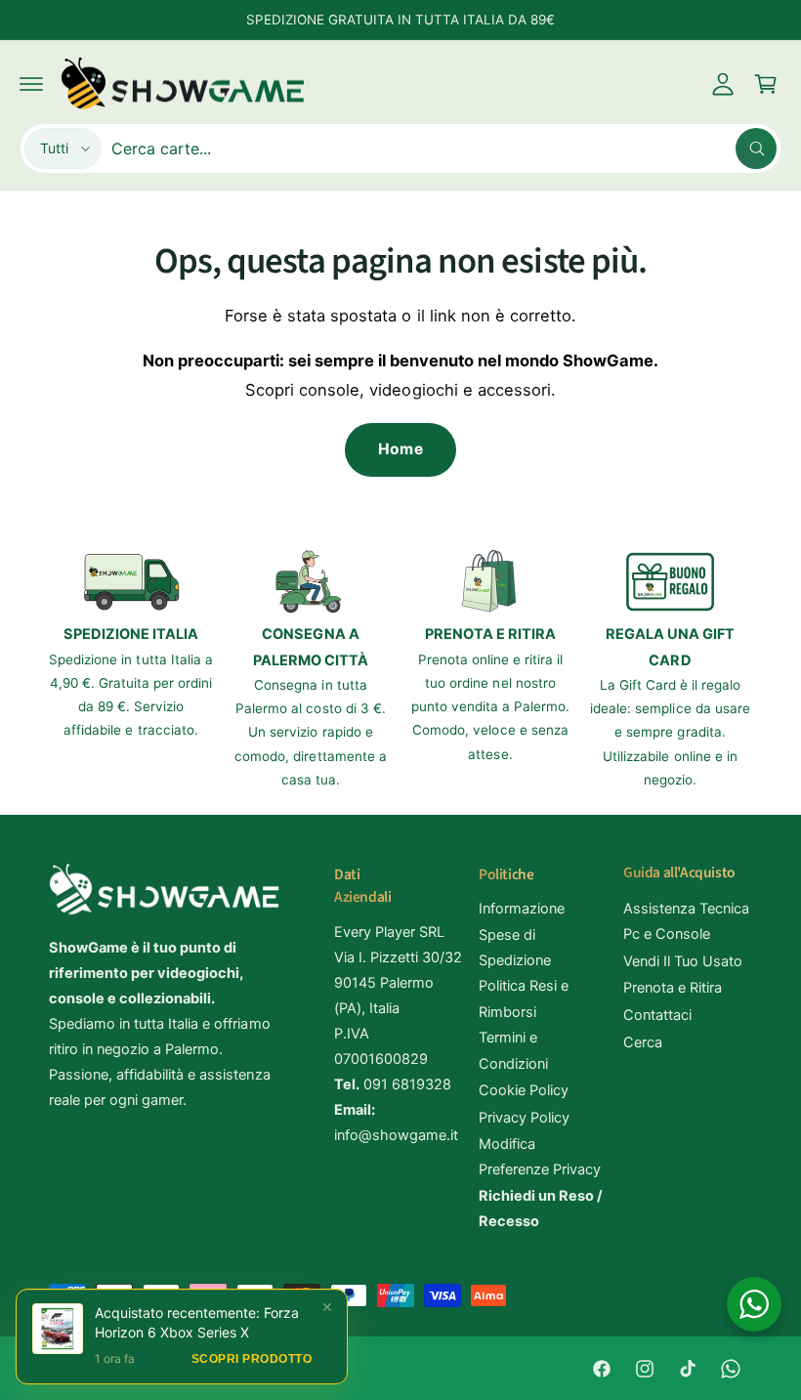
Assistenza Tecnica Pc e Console (686, 921)
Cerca (642, 1042)
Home (400, 449)
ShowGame (126, 1369)
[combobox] (443, 148)
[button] (31, 84)
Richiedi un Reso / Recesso (541, 1208)
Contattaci (657, 1015)
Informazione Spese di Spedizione (522, 934)
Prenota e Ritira (672, 988)
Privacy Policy (524, 1117)
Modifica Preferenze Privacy (540, 1156)
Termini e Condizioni (513, 1050)
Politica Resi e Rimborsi (524, 998)
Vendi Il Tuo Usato (682, 961)
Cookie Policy (524, 1090)
